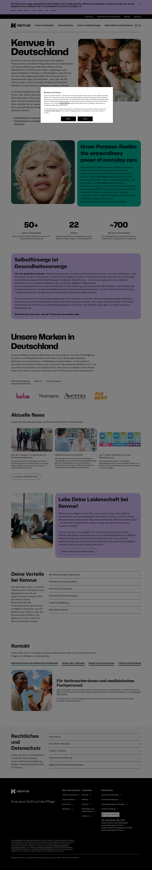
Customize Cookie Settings (52, 111)
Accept (85, 118)
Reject (68, 118)
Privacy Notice (64, 103)
